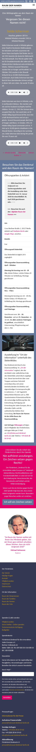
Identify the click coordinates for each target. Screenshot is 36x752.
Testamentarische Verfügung (12, 627)
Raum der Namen (8, 602)
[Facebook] (34, 1)
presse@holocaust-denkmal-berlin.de (15, 723)
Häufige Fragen (7, 576)
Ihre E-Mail (6, 670)
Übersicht (22, 153)
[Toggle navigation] (34, 5)
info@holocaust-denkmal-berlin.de (14, 735)
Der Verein (6, 573)
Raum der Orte (7, 604)
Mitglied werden (8, 581)
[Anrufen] (26, 1)
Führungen (18, 425)
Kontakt (5, 578)
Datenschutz (6, 587)
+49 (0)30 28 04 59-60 (16, 730)
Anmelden (7, 698)
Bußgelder (5, 630)
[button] (6, 535)
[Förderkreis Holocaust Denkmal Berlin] (13, 5)
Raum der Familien (8, 599)
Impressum (6, 584)
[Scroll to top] (31, 747)
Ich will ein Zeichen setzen (18, 502)
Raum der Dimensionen (10, 596)
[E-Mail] (30, 1)
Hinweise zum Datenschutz (16, 690)
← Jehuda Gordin (9, 153)
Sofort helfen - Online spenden (13, 625)
